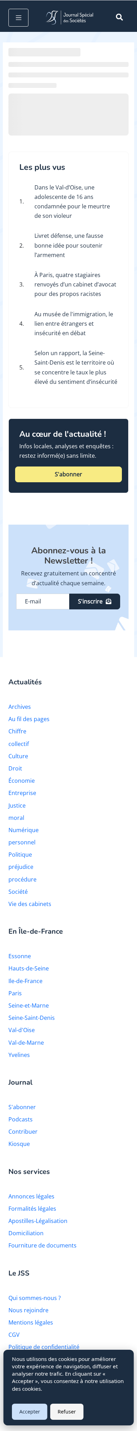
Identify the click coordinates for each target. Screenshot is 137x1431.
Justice (17, 805)
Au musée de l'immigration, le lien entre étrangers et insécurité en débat (73, 323)
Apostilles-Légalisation (37, 1221)
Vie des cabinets (29, 904)
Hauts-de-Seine (28, 968)
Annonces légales (31, 1196)
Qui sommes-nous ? (34, 1298)
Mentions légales (30, 1322)
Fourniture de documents (42, 1245)
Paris (15, 993)
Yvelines (19, 1055)
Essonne (19, 956)
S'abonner (68, 474)
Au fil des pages (29, 719)
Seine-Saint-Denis (31, 1018)
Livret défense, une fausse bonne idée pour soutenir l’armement (68, 245)
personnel (21, 842)
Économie (21, 780)
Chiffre (17, 731)
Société (18, 892)
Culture (18, 756)
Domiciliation (26, 1233)
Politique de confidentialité (43, 1347)
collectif (18, 744)
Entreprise (22, 793)
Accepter (29, 1411)
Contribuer (23, 1131)
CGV (14, 1335)
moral (16, 818)
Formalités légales (32, 1208)
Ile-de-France (25, 981)
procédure (22, 879)
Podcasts (20, 1119)
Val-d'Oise (21, 1030)
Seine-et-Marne (28, 1005)
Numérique (23, 830)
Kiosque (19, 1144)
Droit (15, 768)
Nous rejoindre (28, 1310)
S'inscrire (90, 601)
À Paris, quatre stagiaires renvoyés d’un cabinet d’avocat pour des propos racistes (75, 284)
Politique (20, 854)
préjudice (20, 867)
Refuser (67, 1411)
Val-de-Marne (26, 1042)
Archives (19, 707)
